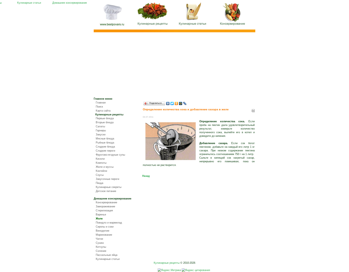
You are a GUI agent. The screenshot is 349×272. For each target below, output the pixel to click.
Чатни (99, 238)
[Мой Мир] (181, 103)
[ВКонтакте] (168, 103)
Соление (101, 250)
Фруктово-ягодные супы (110, 154)
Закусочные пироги (107, 178)
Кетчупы (101, 246)
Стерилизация (104, 210)
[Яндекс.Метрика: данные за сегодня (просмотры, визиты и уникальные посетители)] (169, 270)
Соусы (100, 174)
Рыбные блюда (105, 142)
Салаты (100, 126)
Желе (99, 218)
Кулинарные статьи (192, 15)
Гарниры (101, 130)
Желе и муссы (105, 166)
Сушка (100, 242)
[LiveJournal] (185, 103)
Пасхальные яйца (106, 254)
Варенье (101, 214)
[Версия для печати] (253, 109)
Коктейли (101, 170)
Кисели (100, 158)
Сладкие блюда (105, 146)
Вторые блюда (105, 122)
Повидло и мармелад (109, 222)
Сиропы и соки (105, 226)
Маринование (104, 234)
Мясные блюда (105, 138)
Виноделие (102, 230)
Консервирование (106, 202)
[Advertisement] (174, 66)
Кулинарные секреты (108, 187)
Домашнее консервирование (233, 15)
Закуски (100, 134)
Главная (112, 16)
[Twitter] (172, 103)
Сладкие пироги (105, 150)
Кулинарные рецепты (152, 15)
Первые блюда (105, 118)
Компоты (101, 162)
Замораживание (105, 206)
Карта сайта (103, 110)
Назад (146, 175)
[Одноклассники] (176, 103)
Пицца (99, 182)
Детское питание (106, 191)
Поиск (99, 106)
